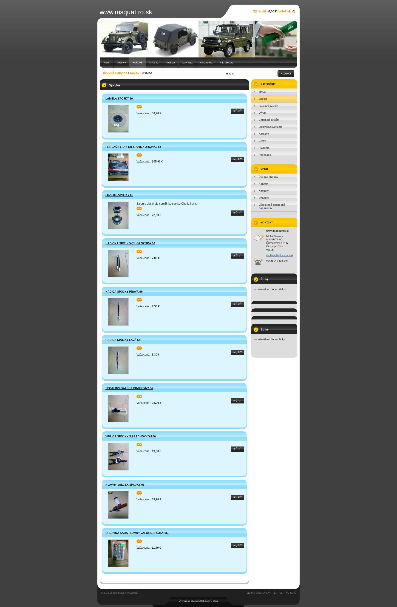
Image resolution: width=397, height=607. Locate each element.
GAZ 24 (170, 62)
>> (138, 106)
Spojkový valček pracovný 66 (129, 388)
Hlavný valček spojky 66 (125, 484)
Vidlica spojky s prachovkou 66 (130, 436)
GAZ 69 (121, 62)
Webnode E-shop (209, 601)
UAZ (107, 62)
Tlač (293, 592)
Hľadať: (230, 73)
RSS (280, 592)
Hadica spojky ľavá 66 (122, 340)
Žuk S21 (187, 62)
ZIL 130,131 (226, 62)
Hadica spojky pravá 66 (124, 291)
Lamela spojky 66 (119, 98)
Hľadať (286, 73)
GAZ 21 (154, 62)
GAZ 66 (137, 62)
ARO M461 (206, 62)
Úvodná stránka (115, 72)
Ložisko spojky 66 (119, 195)
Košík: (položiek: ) (276, 11)
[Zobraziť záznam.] (118, 119)
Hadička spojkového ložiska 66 (130, 243)
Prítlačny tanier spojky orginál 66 (133, 146)
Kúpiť (237, 111)
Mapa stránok (260, 592)
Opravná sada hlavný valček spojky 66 (136, 533)
